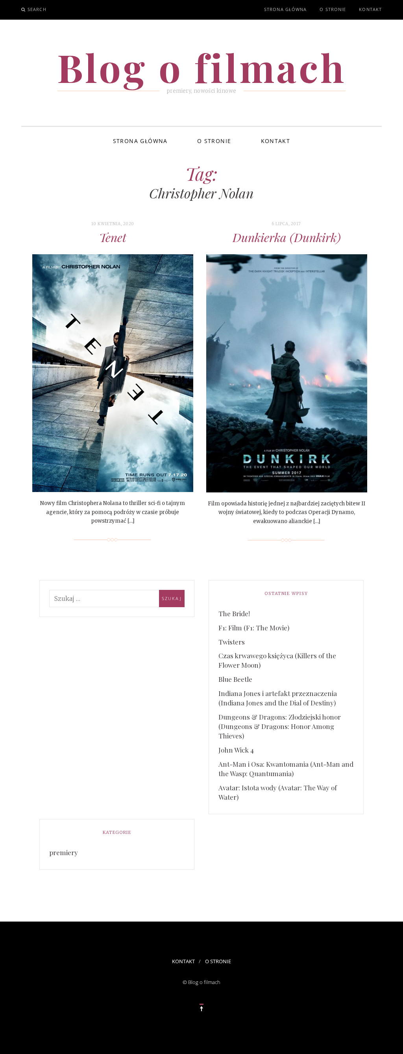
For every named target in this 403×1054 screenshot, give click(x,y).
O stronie (333, 9)
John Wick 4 (236, 750)
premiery (63, 852)
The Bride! (234, 613)
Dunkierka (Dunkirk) (287, 237)
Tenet (112, 237)
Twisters (231, 641)
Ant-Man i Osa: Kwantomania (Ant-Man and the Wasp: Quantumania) (285, 769)
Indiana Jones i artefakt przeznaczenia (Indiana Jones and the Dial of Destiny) (277, 698)
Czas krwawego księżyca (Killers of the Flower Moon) (277, 660)
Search (37, 9)
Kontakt (370, 9)
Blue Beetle (235, 679)
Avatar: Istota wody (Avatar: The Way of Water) (277, 792)
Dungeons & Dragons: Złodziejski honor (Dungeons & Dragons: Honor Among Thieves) (279, 726)
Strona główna (285, 9)
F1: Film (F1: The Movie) (253, 627)
